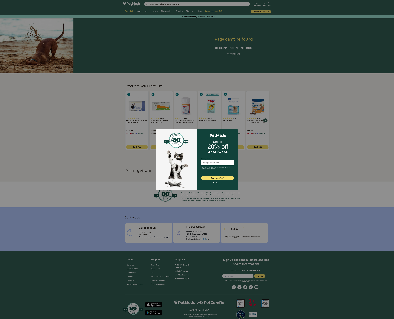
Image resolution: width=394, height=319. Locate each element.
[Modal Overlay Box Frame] (197, 159)
